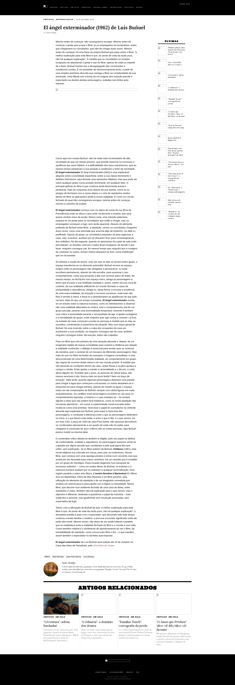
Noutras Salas (64, 19)
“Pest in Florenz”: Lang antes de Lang (176, 126)
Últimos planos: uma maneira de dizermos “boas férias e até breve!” (176, 50)
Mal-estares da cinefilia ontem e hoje (174, 202)
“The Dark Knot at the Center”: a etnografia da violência (175, 177)
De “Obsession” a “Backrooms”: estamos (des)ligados (176, 189)
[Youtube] (184, 8)
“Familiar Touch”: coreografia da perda (175, 101)
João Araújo (51, 32)
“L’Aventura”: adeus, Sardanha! (56, 624)
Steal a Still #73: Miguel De (174, 139)
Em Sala (60, 617)
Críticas (48, 19)
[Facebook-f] (168, 8)
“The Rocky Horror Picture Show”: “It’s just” (176, 164)
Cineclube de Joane (103, 545)
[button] (190, 8)
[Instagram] (176, 8)
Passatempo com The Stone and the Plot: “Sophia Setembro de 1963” (175, 151)
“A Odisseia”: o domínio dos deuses (176, 88)
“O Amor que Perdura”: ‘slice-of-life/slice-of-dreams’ (176, 114)
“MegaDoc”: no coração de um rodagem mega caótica (174, 215)
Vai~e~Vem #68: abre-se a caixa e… (175, 63)
